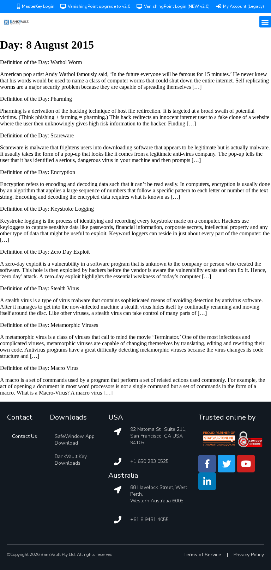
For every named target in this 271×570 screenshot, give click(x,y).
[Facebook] (207, 463)
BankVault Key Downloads (71, 459)
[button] (265, 21)
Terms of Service (202, 554)
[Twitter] (226, 463)
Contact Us (24, 436)
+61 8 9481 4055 (149, 519)
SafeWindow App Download (75, 439)
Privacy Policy (249, 554)
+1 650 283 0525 (149, 461)
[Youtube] (246, 463)
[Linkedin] (207, 481)
